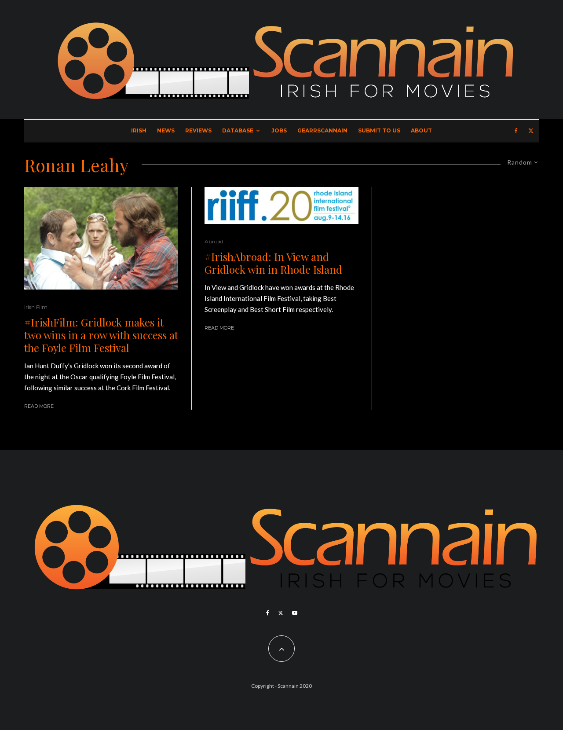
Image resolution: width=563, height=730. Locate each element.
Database (237, 130)
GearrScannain (322, 130)
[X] (531, 131)
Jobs (279, 130)
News (166, 130)
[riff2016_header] (281, 205)
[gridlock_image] (101, 238)
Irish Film (36, 307)
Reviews (198, 130)
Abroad (214, 241)
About (421, 130)
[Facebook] (516, 131)
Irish (138, 130)
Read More (39, 406)
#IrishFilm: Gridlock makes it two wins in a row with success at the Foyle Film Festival (101, 335)
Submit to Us (379, 130)
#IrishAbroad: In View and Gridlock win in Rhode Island (273, 263)
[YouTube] (295, 613)
